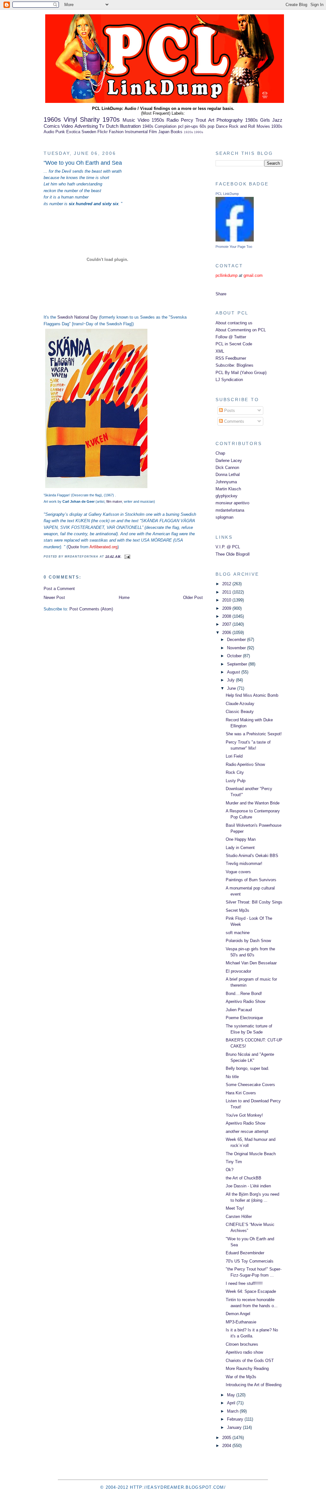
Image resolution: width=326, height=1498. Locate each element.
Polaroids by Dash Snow (248, 940)
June (232, 688)
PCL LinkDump (227, 194)
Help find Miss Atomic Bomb (252, 695)
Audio (49, 131)
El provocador (238, 971)
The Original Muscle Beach (251, 1153)
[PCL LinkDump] (235, 240)
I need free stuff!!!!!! (244, 1283)
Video (67, 126)
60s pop (207, 126)
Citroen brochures (242, 1344)
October (235, 655)
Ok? (229, 1169)
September (237, 664)
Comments (233, 421)
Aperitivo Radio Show (245, 1001)
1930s (276, 126)
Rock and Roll (242, 126)
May (231, 1395)
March (233, 1411)
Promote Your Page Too (234, 246)
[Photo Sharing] (96, 488)
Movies (263, 126)
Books (176, 131)
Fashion (116, 131)
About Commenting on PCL (241, 330)
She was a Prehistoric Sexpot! (254, 733)
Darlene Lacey (229, 460)
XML (220, 351)
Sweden (89, 131)
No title (232, 1076)
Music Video (136, 120)
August (234, 672)
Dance (222, 126)
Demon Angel (238, 1313)
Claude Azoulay (240, 703)
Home (124, 597)
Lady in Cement (240, 847)
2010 (227, 600)
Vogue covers (238, 871)
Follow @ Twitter (231, 337)
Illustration (130, 126)
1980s (251, 120)
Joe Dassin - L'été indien (248, 1186)
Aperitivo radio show (244, 1352)
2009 (227, 608)
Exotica (73, 131)
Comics (52, 126)
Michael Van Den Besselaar (251, 963)
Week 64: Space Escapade (251, 1291)
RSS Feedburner (231, 358)
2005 (227, 1437)
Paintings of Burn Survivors (251, 879)
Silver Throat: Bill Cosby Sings (254, 902)
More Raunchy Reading (247, 1368)
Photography (229, 120)
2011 (227, 592)
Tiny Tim (234, 1161)
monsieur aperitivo (232, 503)
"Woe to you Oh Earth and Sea (83, 163)
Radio (173, 120)
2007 (227, 624)
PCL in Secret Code (234, 344)
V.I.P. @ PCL (228, 546)
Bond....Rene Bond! (244, 993)
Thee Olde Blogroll (233, 554)
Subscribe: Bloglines (234, 365)
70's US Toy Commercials (249, 1261)
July (231, 680)
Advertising (86, 126)
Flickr (102, 131)
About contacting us (234, 322)
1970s (111, 119)
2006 (227, 632)
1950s (158, 120)
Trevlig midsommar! (244, 863)
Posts (229, 410)
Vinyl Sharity (82, 119)
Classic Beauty (240, 711)
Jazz (277, 120)
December (237, 639)
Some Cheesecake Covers (250, 1084)
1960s (52, 119)
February (235, 1419)
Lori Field (234, 756)
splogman (224, 517)
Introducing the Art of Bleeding (253, 1384)
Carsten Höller (239, 1216)
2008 (227, 616)
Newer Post (54, 597)
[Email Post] (126, 556)
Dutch (112, 126)
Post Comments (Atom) (91, 609)
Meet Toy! (235, 1208)
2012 (227, 583)
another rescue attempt (247, 1131)
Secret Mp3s (237, 910)
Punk (60, 131)
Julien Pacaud (239, 1009)
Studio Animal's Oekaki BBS (252, 855)
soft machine (238, 932)
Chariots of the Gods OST (250, 1360)
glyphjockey (226, 495)
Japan (163, 131)
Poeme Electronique (244, 1017)
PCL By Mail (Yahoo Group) (241, 372)
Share (221, 294)
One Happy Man (241, 839)
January (235, 1427)
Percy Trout (193, 120)
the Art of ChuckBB (243, 1178)
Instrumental (136, 131)
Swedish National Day (77, 317)
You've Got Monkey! (244, 1115)
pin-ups (191, 126)
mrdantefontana (230, 510)
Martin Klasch (228, 488)
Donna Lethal (228, 474)
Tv (101, 126)
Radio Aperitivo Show (245, 764)
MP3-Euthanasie (241, 1322)
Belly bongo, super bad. (247, 1068)
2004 (227, 1445)
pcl (180, 126)
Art (211, 120)
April (232, 1403)
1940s (147, 126)
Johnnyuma (226, 481)
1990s (198, 132)
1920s (188, 132)
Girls (265, 120)
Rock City (235, 772)
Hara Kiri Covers (241, 1093)
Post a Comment (59, 588)
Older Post (193, 597)
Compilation (165, 126)
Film (153, 131)
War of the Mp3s (241, 1376)
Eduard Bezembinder (245, 1252)
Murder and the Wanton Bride (253, 803)
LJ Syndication (229, 379)
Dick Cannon (227, 467)
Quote (73, 546)
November (237, 647)
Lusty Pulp (235, 780)
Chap (220, 453)
